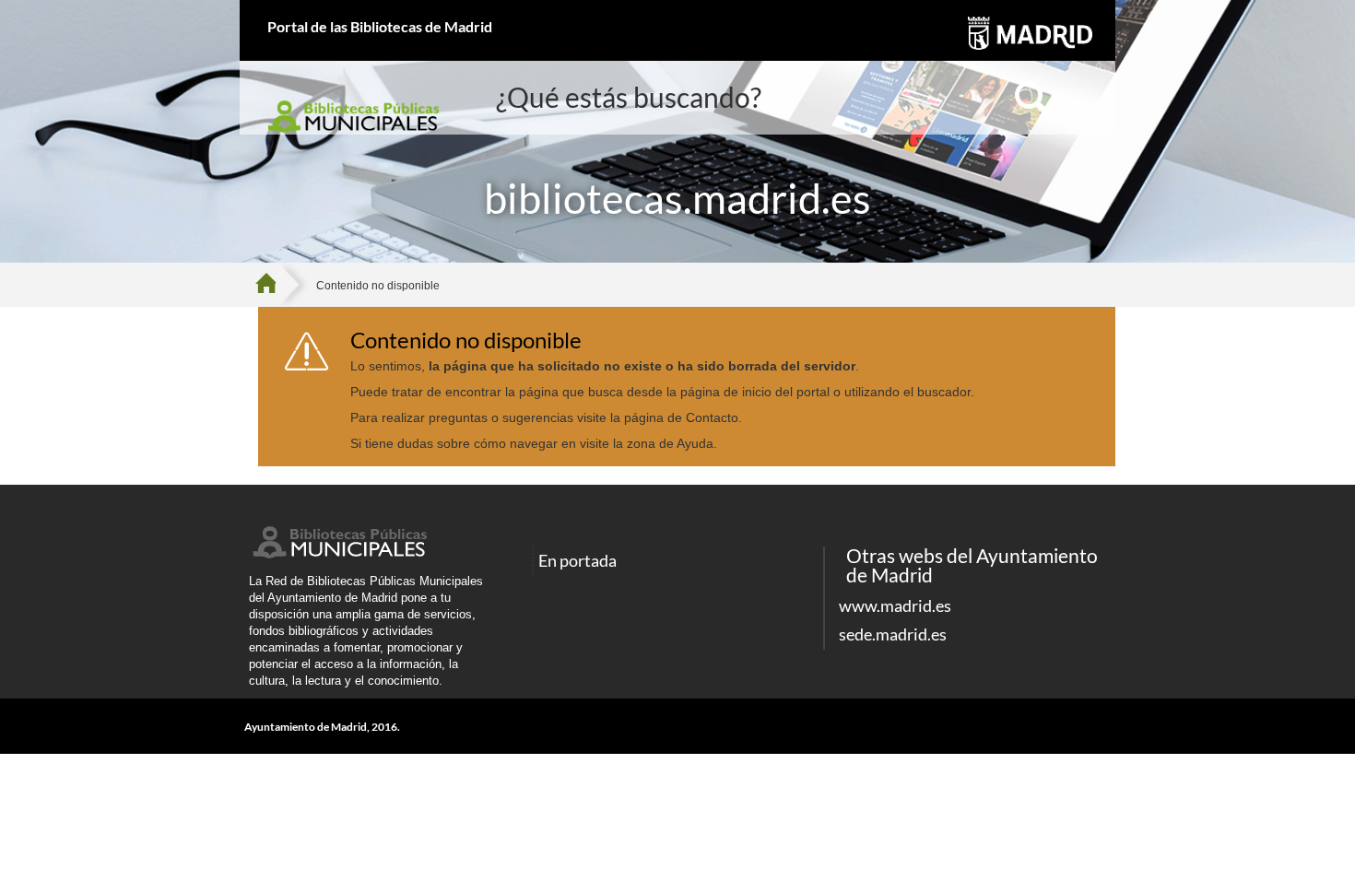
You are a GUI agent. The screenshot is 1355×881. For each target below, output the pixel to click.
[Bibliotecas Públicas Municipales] (338, 553)
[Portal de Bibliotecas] (272, 285)
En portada (577, 561)
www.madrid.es (895, 606)
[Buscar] (1032, 99)
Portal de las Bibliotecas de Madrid (379, 26)
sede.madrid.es (893, 634)
